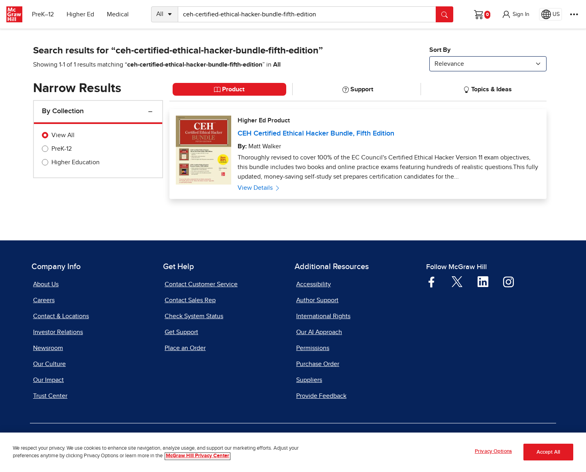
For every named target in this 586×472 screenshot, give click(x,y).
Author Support (317, 300)
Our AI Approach (319, 332)
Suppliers (309, 380)
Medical (118, 14)
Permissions (312, 348)
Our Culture (49, 364)
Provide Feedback (321, 396)
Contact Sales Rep (190, 300)
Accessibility (313, 284)
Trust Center (50, 396)
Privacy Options (493, 451)
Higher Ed (80, 14)
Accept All (548, 452)
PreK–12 (43, 14)
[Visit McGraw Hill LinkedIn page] (483, 281)
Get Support (181, 332)
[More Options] (574, 14)
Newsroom (48, 348)
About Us (46, 284)
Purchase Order (317, 364)
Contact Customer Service (201, 284)
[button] (515, 14)
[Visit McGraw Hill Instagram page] (508, 281)
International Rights (323, 316)
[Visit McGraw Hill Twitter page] (457, 281)
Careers (44, 300)
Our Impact (48, 380)
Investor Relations (58, 332)
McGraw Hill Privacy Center (197, 456)
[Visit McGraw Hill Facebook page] (431, 281)
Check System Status (194, 316)
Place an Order (185, 348)
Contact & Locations (61, 316)
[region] (293, 452)
